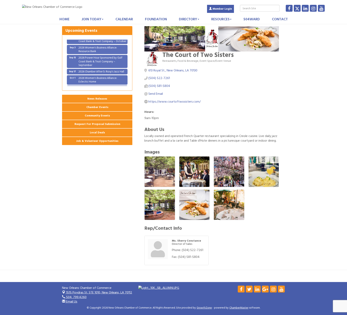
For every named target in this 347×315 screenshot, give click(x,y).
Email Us (71, 301)
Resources (220, 19)
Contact (280, 19)
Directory (188, 19)
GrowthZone (204, 308)
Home (64, 19)
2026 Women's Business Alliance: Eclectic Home (98, 75)
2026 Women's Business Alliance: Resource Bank (98, 45)
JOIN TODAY (91, 19)
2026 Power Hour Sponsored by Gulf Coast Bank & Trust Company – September (100, 57)
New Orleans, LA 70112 (99, 292)
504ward (252, 19)
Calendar (124, 19)
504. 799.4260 (76, 297)
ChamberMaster (238, 308)
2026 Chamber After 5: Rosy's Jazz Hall (101, 67)
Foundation (156, 19)
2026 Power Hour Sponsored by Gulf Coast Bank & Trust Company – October (102, 85)
